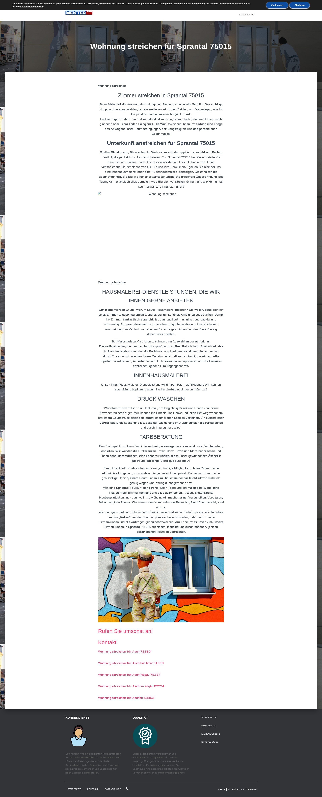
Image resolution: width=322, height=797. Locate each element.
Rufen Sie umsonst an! (125, 631)
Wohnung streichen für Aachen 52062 (126, 698)
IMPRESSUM (209, 726)
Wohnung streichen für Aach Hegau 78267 (129, 675)
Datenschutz (210, 734)
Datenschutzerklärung (32, 6)
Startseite (209, 717)
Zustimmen (277, 5)
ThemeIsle (251, 789)
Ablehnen (299, 5)
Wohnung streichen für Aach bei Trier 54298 (131, 663)
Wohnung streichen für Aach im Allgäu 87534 (131, 686)
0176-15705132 (246, 15)
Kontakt (107, 642)
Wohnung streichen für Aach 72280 (124, 651)
